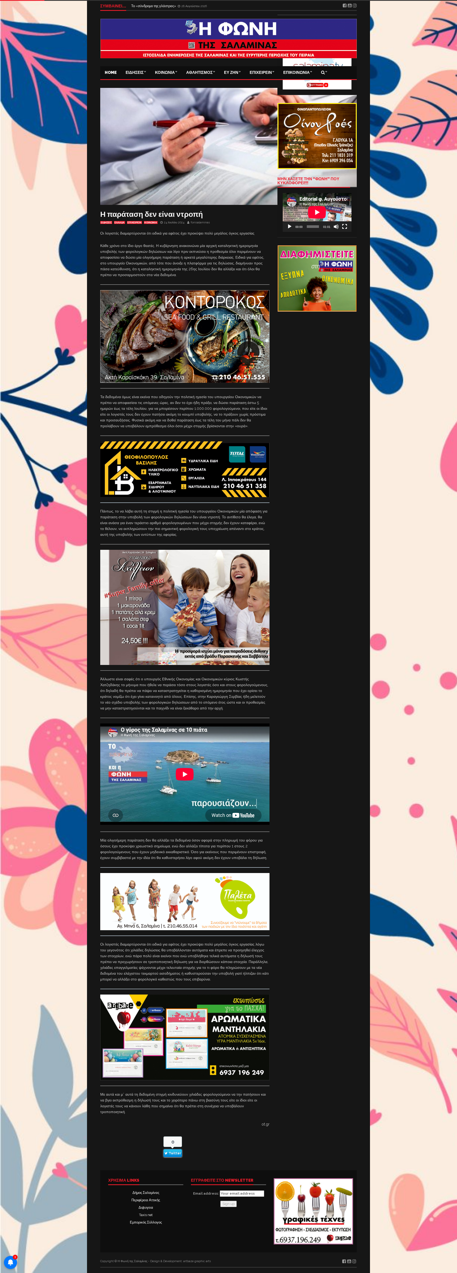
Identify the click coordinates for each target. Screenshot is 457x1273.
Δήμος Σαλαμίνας (145, 1193)
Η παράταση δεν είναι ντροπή (151, 214)
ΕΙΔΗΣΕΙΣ (135, 72)
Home (111, 72)
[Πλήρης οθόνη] (344, 226)
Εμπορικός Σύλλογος (146, 1222)
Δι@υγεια (146, 1207)
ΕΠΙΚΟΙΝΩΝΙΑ (296, 72)
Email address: (206, 1193)
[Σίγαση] (336, 226)
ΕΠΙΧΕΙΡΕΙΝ (261, 72)
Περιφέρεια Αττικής (145, 1200)
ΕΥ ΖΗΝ (231, 72)
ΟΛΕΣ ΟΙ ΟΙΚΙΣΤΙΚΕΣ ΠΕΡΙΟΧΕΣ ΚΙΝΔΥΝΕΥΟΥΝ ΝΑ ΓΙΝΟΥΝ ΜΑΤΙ (184, 6)
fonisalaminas (200, 222)
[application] (317, 212)
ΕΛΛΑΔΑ (120, 222)
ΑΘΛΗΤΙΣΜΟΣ (199, 72)
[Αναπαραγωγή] (289, 226)
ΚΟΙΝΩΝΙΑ (165, 72)
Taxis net (146, 1215)
